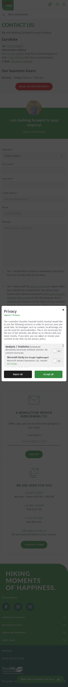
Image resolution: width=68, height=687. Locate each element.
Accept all (48, 374)
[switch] (57, 350)
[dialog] (34, 343)
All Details (12, 363)
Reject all (18, 374)
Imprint (7, 315)
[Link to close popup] (63, 310)
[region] (34, 355)
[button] (54, 351)
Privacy (16, 315)
